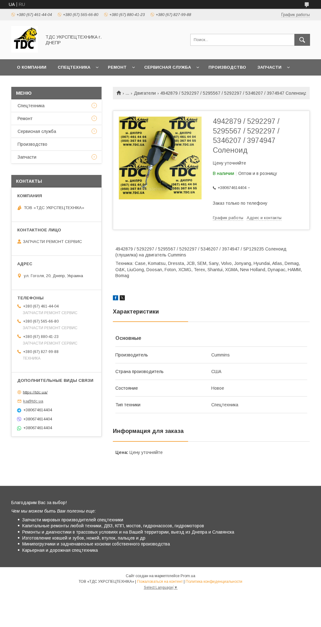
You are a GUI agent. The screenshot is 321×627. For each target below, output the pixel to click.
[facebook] (115, 298)
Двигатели (145, 93)
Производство (227, 67)
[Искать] (302, 40)
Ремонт (117, 67)
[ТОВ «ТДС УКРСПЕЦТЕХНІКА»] (24, 51)
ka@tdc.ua (33, 401)
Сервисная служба (167, 67)
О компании (31, 67)
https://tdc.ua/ (35, 392)
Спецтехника (74, 67)
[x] (122, 298)
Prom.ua (188, 576)
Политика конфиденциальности (214, 581)
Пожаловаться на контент (160, 581)
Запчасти (269, 67)
